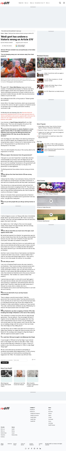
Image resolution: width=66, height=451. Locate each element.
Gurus (42, 2)
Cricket (50, 417)
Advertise (10, 443)
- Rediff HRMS (33, 417)
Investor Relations (32, 444)
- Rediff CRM (32, 419)
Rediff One (32, 411)
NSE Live (3, 431)
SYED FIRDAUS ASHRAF (7, 42)
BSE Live (3, 429)
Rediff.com (51, 443)
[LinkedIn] (40, 448)
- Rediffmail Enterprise (35, 413)
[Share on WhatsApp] (25, 448)
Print (34, 359)
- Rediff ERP (32, 421)
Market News (4, 433)
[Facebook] (31, 448)
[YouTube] (37, 448)
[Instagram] (34, 448)
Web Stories (41, 180)
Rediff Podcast (51, 425)
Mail (22, 2)
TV (44, 2)
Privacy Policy (15, 444)
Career (13, 433)
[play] (51, 187)
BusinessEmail (38, 2)
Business (50, 411)
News (26, 2)
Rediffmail (32, 409)
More (47, 2)
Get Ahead (50, 419)
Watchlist (3, 435)
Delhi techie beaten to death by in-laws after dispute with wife (50, 136)
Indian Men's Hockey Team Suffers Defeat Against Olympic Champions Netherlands (49, 127)
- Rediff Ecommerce (34, 415)
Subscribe (4, 362)
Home (20, 2)
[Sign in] (64, 3)
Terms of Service (23, 444)
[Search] (60, 3)
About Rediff (2, 444)
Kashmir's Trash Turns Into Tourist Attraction (50, 130)
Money (31, 2)
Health (13, 429)
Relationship (14, 435)
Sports (49, 415)
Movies (50, 413)
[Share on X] (28, 448)
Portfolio (3, 436)
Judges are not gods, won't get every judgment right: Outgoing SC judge (51, 133)
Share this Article (8, 45)
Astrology (50, 423)
